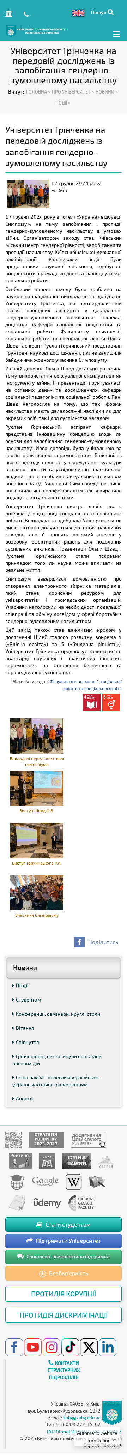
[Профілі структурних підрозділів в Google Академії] (45, 1181)
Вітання (25, 1028)
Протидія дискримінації (64, 1315)
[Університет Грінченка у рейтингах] (20, 1160)
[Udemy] (46, 1203)
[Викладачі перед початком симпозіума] (36, 735)
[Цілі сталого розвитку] (88, 1139)
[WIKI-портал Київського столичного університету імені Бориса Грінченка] (74, 1181)
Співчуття (27, 1042)
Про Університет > (73, 92)
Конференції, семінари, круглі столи (58, 1014)
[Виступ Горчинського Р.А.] (36, 840)
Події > (63, 103)
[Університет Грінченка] (13, 1139)
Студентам (28, 1000)
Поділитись (103, 941)
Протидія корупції (63, 1293)
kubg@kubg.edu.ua (82, 1417)
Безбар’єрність (68, 1273)
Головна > (38, 92)
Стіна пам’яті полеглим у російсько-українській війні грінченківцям (56, 1080)
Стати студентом (67, 1224)
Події (22, 985)
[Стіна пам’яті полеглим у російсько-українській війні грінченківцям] (76, 1160)
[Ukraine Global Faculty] (81, 1203)
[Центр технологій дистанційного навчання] (17, 1181)
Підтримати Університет (68, 1240)
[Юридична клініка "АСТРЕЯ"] (106, 1160)
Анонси (24, 1098)
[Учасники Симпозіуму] (36, 892)
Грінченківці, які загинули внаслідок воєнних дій (57, 1059)
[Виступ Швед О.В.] (36, 787)
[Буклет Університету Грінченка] (47, 1160)
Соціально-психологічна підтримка (67, 1256)
